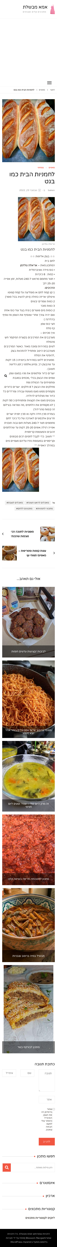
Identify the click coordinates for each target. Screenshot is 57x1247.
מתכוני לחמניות (45, 508)
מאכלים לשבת (15, 502)
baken (51, 190)
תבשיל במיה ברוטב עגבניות (28, 956)
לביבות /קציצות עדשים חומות (28, 651)
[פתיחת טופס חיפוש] (5, 376)
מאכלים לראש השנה (38, 502)
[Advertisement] (28, 49)
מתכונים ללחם (25, 508)
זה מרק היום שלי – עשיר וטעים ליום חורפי (28, 805)
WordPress (16, 1242)
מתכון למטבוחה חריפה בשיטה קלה (28, 879)
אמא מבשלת (35, 7)
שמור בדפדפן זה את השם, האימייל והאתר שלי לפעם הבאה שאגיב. (46, 1119)
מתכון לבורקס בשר (29, 1047)
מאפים (52, 168)
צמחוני (41, 168)
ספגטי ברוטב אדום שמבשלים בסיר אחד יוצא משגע (28, 732)
